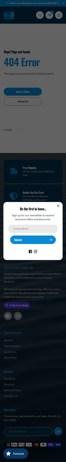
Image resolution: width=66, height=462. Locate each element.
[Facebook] (30, 251)
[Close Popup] (58, 206)
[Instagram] (35, 251)
